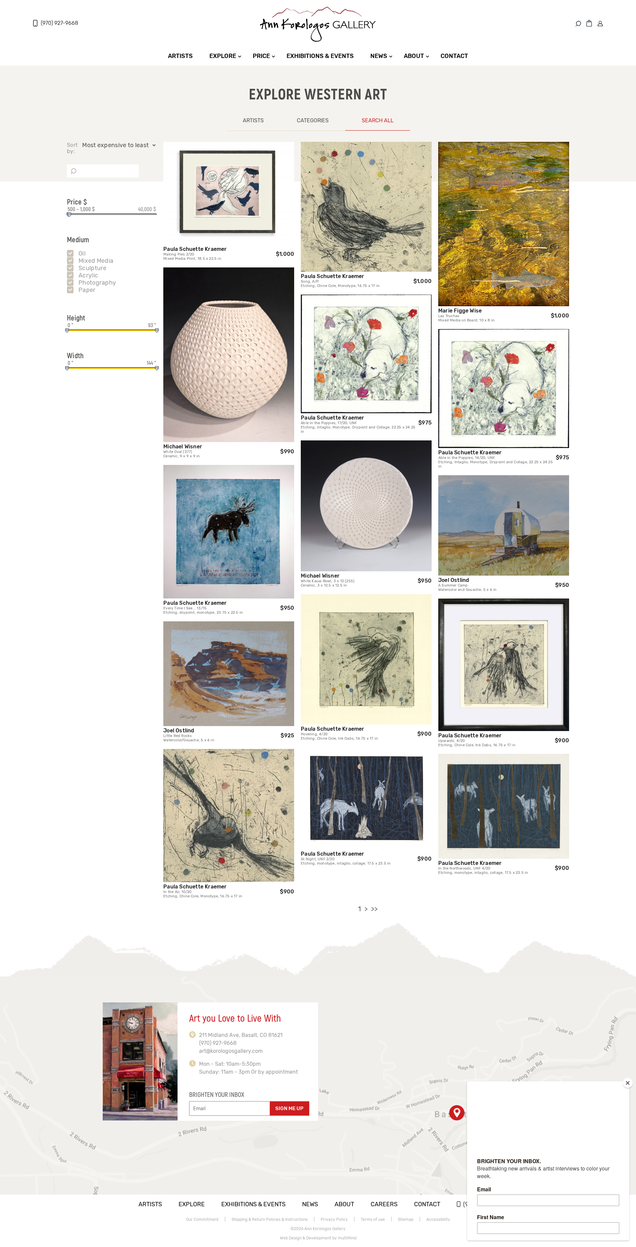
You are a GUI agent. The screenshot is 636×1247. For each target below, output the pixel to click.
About (414, 56)
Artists (180, 56)
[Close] (628, 1083)
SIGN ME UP (289, 1108)
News (378, 56)
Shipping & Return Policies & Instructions (270, 1219)
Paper (87, 290)
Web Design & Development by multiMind (318, 1238)
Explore (222, 56)
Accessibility (438, 1219)
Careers (384, 1204)
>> (374, 909)
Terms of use (373, 1219)
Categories (313, 120)
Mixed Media (96, 260)
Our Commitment (202, 1219)
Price (261, 56)
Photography (97, 282)
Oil (82, 253)
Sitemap (405, 1219)
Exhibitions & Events (320, 56)
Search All (378, 120)
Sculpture (93, 268)
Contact (454, 56)
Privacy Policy (334, 1219)
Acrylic (88, 275)
